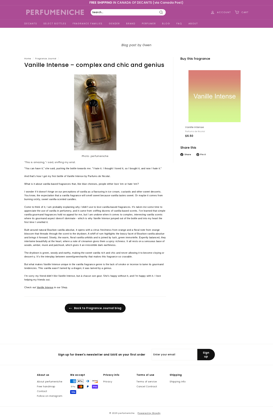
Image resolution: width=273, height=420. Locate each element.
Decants (30, 23)
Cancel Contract (146, 386)
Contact (42, 391)
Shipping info (178, 381)
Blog (166, 23)
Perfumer (149, 23)
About (193, 23)
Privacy (107, 381)
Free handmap (46, 386)
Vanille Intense (45, 287)
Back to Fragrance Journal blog (97, 308)
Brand (131, 23)
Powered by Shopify (149, 413)
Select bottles (54, 23)
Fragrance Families (88, 23)
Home (27, 58)
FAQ (179, 23)
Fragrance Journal (45, 58)
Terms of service (146, 381)
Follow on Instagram (49, 396)
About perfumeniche (49, 381)
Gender (114, 23)
